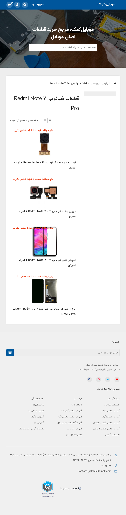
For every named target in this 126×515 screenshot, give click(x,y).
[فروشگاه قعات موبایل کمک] (106, 5)
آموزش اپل (38, 423)
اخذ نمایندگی (37, 399)
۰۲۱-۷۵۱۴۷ (106, 466)
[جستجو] (25, 5)
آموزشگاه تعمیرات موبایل (69, 423)
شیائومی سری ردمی (100, 83)
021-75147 (38, 5)
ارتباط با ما (76, 405)
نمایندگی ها (114, 399)
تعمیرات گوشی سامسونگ (31, 429)
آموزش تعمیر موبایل (110, 411)
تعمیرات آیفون (112, 435)
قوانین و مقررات (36, 411)
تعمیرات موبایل (112, 405)
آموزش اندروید (74, 429)
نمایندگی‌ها (38, 405)
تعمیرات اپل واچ (74, 435)
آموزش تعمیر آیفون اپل (70, 411)
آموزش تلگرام (37, 417)
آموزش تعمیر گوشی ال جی (106, 429)
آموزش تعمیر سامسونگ (70, 417)
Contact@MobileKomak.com (94, 471)
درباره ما (78, 399)
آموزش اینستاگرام (111, 417)
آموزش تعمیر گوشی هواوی (106, 423)
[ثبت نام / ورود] (17, 5)
